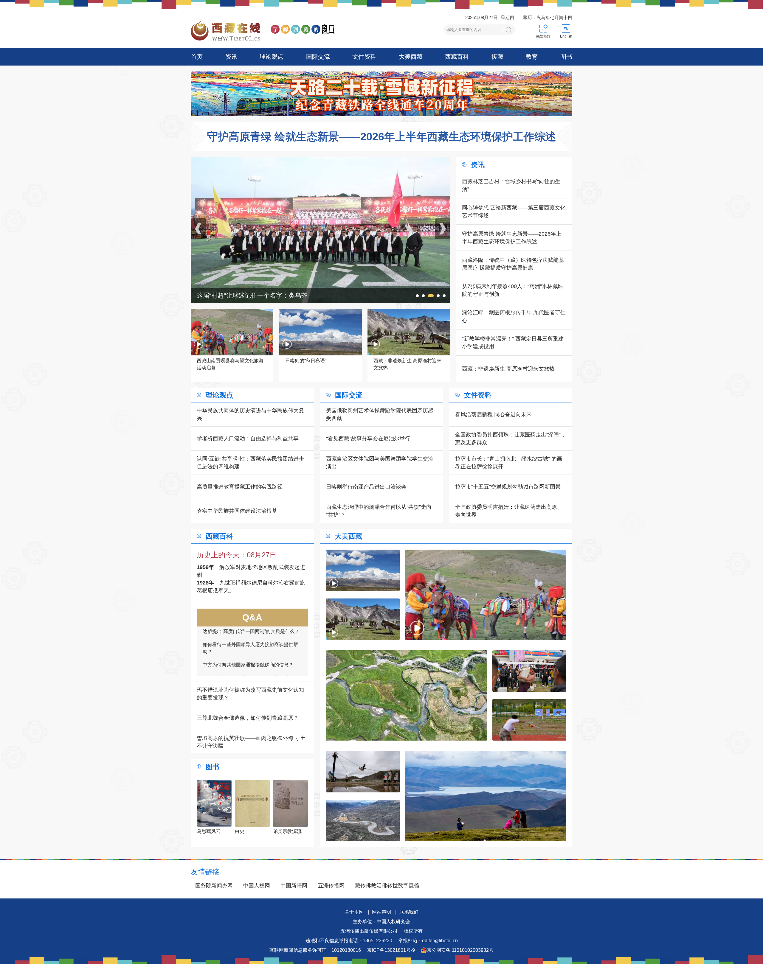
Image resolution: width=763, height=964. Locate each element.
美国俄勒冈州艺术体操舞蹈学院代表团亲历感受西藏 (379, 414)
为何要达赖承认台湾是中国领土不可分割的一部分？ (250, 650)
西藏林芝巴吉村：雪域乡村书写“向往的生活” (511, 185)
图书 (566, 56)
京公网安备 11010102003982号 (460, 950)
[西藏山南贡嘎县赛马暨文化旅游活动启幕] (485, 595)
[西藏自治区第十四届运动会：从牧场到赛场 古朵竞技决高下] (529, 720)
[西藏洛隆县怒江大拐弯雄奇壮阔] (363, 820)
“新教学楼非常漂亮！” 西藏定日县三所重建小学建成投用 (513, 342)
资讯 (231, 56)
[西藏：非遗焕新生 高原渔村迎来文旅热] (363, 619)
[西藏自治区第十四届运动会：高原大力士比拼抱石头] (320, 161)
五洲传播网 (331, 886)
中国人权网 (256, 886)
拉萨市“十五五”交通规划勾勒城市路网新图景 (508, 487)
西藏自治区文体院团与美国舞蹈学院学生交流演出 (379, 462)
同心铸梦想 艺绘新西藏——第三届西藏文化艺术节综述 (513, 211)
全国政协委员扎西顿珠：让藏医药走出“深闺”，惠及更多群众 (510, 438)
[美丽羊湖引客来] (485, 796)
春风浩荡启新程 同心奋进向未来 (493, 414)
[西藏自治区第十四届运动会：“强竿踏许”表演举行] (363, 771)
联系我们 (408, 912)
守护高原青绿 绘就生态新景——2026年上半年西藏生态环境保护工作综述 (381, 136)
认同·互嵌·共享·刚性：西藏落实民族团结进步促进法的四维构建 (250, 462)
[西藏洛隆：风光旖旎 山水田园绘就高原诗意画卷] (406, 695)
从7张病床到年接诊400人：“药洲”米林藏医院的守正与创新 (512, 290)
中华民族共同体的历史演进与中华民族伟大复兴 (250, 414)
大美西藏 (411, 56)
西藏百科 (457, 56)
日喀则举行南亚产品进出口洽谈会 (366, 487)
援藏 (497, 56)
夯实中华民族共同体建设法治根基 (237, 511)
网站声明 (381, 912)
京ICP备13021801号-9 (391, 950)
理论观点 (271, 56)
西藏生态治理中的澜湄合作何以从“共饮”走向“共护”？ (379, 511)
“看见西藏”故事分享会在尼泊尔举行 (368, 438)
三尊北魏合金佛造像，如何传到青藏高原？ (248, 718)
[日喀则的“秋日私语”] (363, 570)
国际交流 (318, 56)
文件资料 (364, 56)
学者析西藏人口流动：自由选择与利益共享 (248, 438)
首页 (197, 56)
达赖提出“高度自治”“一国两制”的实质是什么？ (251, 667)
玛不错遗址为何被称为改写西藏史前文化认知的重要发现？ (250, 694)
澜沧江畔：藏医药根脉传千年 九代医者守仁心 (513, 316)
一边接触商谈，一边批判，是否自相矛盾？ (248, 633)
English (566, 36)
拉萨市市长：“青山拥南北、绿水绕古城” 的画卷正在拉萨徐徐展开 (508, 462)
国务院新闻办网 (214, 886)
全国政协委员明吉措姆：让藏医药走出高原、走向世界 (508, 511)
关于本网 (354, 912)
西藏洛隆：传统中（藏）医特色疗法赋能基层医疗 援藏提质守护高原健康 (513, 264)
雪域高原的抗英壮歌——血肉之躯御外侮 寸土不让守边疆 (251, 742)
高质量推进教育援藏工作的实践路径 (240, 487)
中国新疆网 (293, 886)
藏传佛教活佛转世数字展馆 (387, 886)
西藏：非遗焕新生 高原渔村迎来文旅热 (508, 369)
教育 (532, 56)
